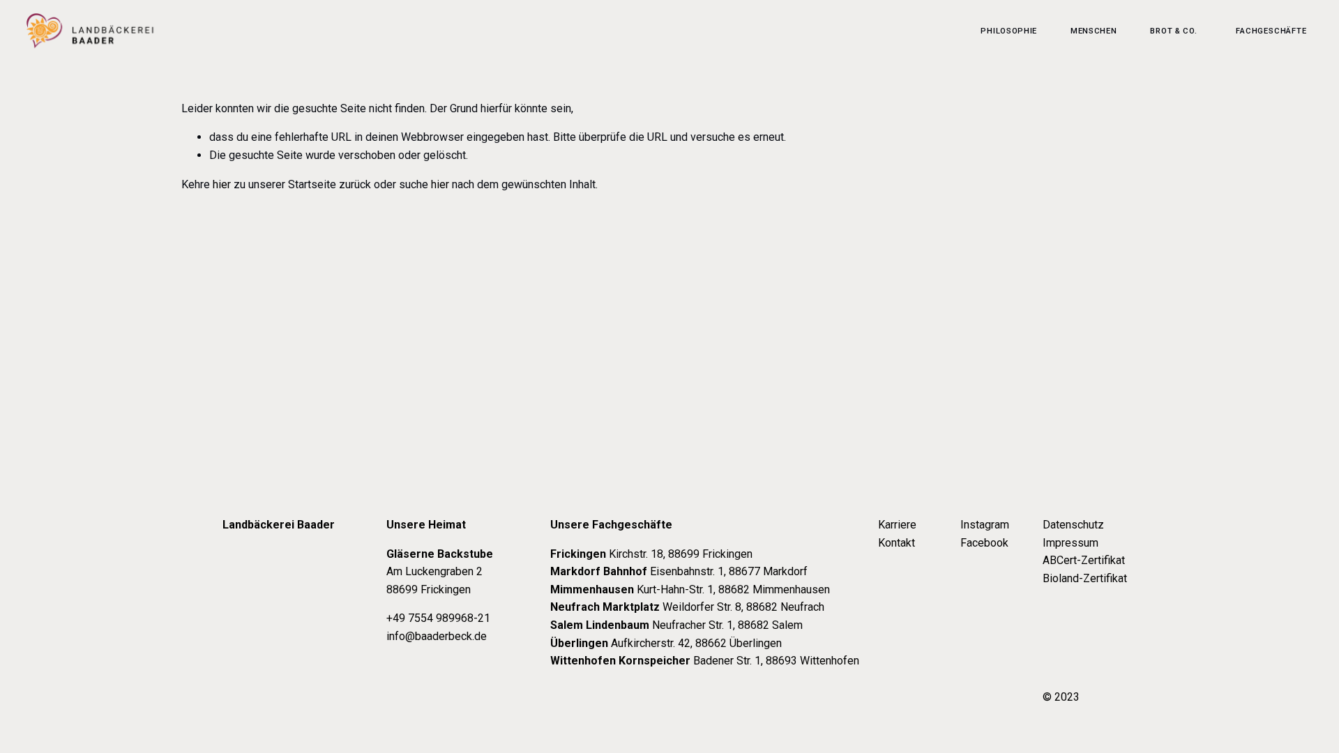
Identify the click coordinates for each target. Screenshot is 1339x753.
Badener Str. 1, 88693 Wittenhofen (704, 660)
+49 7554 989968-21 (438, 618)
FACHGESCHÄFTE (1271, 31)
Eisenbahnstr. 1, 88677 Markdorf (679, 571)
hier (222, 184)
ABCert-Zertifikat (1084, 560)
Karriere (897, 524)
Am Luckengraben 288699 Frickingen (439, 571)
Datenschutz (1073, 524)
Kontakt (896, 542)
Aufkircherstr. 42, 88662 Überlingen (666, 643)
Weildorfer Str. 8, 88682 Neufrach (687, 607)
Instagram (984, 524)
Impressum (1070, 542)
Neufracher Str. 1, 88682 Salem (676, 625)
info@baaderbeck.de (436, 636)
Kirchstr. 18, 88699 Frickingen (651, 554)
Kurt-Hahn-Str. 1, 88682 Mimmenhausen (690, 589)
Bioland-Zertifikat (1085, 578)
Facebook (984, 542)
